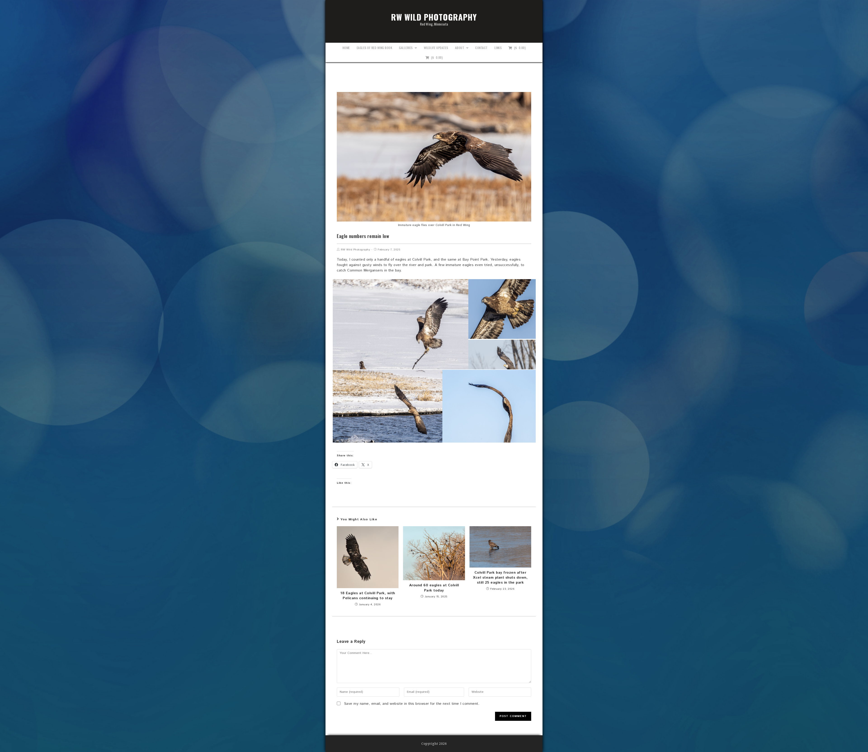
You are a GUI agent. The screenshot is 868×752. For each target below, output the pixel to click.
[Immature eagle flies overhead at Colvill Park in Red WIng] (502, 308)
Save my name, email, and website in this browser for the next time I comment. (412, 703)
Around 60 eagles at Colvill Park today (434, 588)
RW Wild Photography (434, 18)
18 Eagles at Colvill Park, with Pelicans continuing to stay (367, 596)
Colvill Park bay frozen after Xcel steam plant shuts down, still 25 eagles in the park (500, 577)
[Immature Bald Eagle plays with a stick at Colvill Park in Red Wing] (400, 339)
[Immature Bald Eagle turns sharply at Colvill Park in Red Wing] (489, 418)
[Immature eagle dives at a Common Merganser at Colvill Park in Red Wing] (387, 418)
